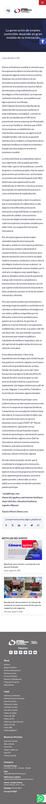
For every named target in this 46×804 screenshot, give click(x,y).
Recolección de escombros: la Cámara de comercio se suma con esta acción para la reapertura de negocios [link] (22, 605)
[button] (40, 798)
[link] (42, 41)
